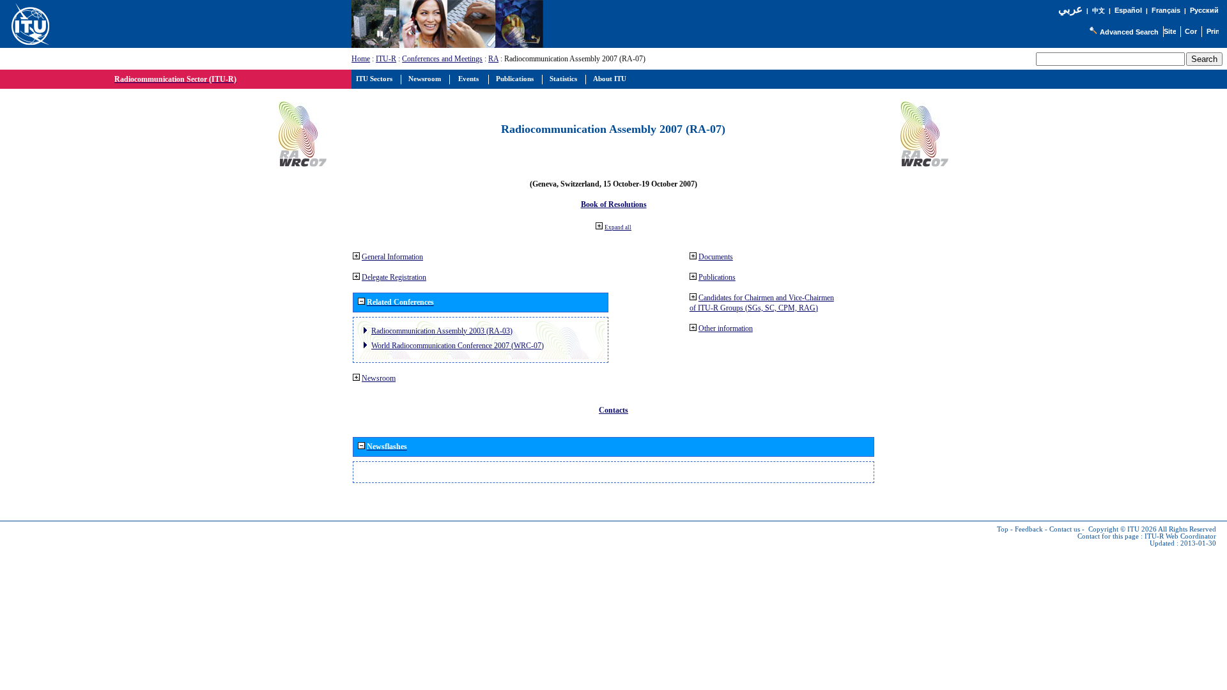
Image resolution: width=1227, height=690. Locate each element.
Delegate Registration (394, 277)
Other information (725, 328)
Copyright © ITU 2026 (1122, 529)
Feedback (1029, 529)
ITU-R (386, 58)
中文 (1098, 10)
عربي (1070, 9)
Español (1128, 10)
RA (493, 58)
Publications (717, 277)
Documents (715, 256)
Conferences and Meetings (442, 58)
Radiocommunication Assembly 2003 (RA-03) (442, 330)
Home (360, 58)
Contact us (1064, 529)
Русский (1204, 10)
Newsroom (379, 378)
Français (1166, 10)
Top (1002, 529)
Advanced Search (1129, 32)
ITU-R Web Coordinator (1180, 536)
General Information (392, 256)
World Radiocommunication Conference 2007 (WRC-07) (457, 345)
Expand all (618, 227)
